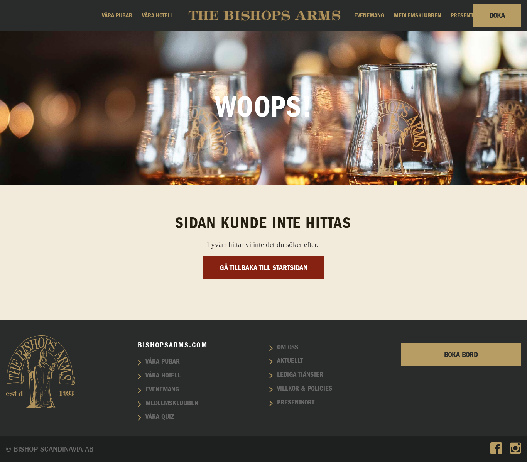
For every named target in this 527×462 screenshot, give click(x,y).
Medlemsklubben (417, 15)
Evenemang (369, 15)
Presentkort (467, 15)
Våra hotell (157, 15)
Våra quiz (159, 416)
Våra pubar (117, 15)
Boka (497, 15)
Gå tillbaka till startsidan (263, 268)
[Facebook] (496, 449)
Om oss (287, 347)
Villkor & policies (304, 388)
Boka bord (461, 355)
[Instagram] (515, 449)
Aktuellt (290, 360)
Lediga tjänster (300, 374)
